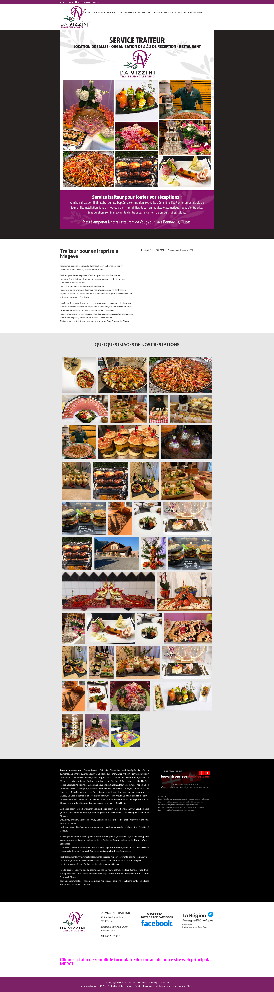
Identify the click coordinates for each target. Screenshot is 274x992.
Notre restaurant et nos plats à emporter (178, 13)
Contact (87, 22)
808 (119, 982)
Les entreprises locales (158, 982)
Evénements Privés (104, 13)
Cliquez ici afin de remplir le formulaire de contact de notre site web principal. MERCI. (134, 961)
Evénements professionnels (134, 13)
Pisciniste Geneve (137, 982)
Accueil (86, 13)
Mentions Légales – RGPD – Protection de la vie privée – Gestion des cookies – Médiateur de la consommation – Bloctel (137, 986)
